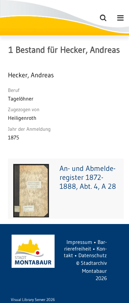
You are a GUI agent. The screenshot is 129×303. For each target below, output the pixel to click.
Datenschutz (92, 255)
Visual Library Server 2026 (33, 299)
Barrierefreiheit (85, 245)
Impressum (79, 242)
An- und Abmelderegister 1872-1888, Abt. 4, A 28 (88, 177)
